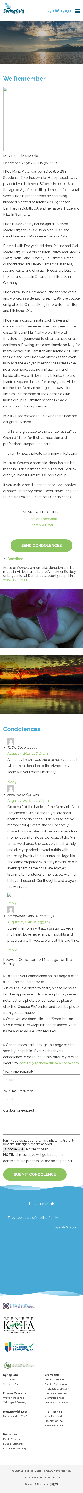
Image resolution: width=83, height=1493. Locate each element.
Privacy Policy (52, 1477)
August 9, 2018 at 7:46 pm (28, 801)
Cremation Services (56, 1393)
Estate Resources (13, 1439)
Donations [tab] (15, 559)
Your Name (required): (18, 1071)
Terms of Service (32, 1477)
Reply (12, 782)
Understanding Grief (15, 1416)
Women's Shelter (13, 1384)
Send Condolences (41, 545)
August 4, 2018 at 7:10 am (27, 753)
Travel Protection (54, 1425)
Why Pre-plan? (53, 1416)
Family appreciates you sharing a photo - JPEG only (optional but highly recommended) (39, 1142)
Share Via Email (42, 525)
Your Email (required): (18, 1091)
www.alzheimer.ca (17, 580)
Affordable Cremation (57, 1388)
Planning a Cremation (57, 1402)
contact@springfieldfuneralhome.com (49, 1063)
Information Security (15, 1448)
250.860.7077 (59, 11)
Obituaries (9, 1379)
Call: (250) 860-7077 (14, 1402)
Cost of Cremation (55, 1379)
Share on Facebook (41, 519)
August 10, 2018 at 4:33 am (28, 922)
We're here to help (14, 1397)
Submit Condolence (35, 1174)
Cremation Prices (54, 1397)
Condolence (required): (19, 1110)
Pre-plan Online (54, 1420)
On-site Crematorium (57, 1384)
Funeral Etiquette (13, 1443)
